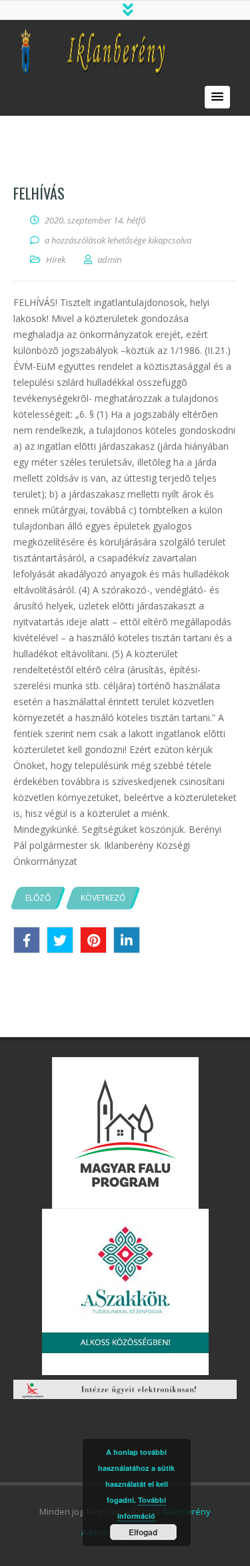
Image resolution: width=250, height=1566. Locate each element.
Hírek (55, 259)
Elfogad (143, 1532)
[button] (217, 97)
